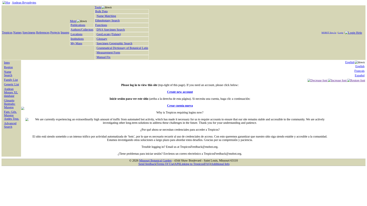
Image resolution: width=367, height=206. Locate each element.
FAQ (207, 164)
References (43, 32)
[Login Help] (353, 32)
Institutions (77, 38)
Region (8, 67)
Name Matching (106, 16)
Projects (55, 32)
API (176, 164)
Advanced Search (10, 125)
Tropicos (7, 32)
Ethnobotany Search (107, 20)
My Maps (76, 43)
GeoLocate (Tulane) (109, 34)
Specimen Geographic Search (114, 43)
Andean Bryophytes (24, 2)
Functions (101, 25)
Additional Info (220, 164)
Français (359, 70)
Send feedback (147, 164)
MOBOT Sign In (329, 32)
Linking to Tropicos (192, 164)
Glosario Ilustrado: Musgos (9, 104)
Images (65, 32)
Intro (7, 62)
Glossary (102, 38)
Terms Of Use (165, 164)
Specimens (28, 32)
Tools (98, 7)
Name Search (8, 73)
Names (17, 32)
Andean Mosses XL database (11, 92)
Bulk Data (101, 11)
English (349, 62)
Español (360, 75)
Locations (76, 34)
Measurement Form (108, 52)
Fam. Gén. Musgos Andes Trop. (11, 115)
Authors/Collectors (82, 29)
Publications (78, 25)
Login (340, 32)
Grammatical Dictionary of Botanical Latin (122, 48)
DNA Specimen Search (111, 29)
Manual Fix (103, 57)
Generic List (11, 84)
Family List (11, 79)
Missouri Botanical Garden (155, 160)
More (73, 21)
